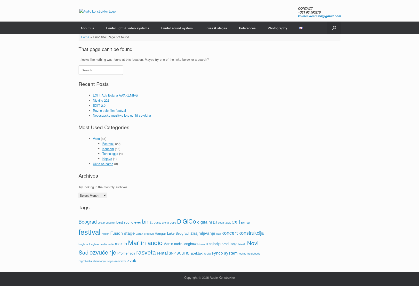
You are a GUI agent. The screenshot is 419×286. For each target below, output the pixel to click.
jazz (218, 233)
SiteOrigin (206, 282)
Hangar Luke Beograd (172, 233)
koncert (230, 232)
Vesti (96, 138)
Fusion (105, 233)
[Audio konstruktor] (97, 11)
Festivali (108, 143)
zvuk (131, 260)
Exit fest (245, 222)
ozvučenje (102, 252)
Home (85, 37)
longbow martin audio (101, 244)
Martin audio (145, 242)
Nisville (242, 244)
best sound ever (128, 222)
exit (236, 221)
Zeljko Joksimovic (116, 261)
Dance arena (161, 222)
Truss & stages (216, 28)
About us (87, 28)
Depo (173, 222)
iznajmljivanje (202, 233)
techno (242, 253)
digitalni (204, 222)
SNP (172, 253)
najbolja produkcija (223, 243)
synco (217, 253)
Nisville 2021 (102, 100)
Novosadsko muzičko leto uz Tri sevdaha (122, 115)
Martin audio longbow (179, 243)
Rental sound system (177, 28)
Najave (107, 158)
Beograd (88, 221)
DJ (215, 222)
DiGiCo (186, 221)
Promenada (126, 253)
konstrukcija (251, 232)
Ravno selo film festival (109, 110)
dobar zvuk (224, 222)
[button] (334, 28)
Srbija (207, 253)
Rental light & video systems (127, 28)
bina (147, 221)
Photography (277, 28)
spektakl (197, 253)
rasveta (146, 252)
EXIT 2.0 (99, 105)
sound (183, 252)
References (247, 28)
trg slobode (253, 253)
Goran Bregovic (145, 233)
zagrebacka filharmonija (92, 261)
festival (90, 231)
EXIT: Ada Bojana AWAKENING (115, 95)
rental (162, 253)
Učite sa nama (103, 163)
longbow (83, 244)
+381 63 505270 (309, 12)
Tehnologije (110, 153)
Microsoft (202, 244)
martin (121, 243)
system (231, 253)
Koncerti (108, 148)
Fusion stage (122, 233)
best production (106, 222)
